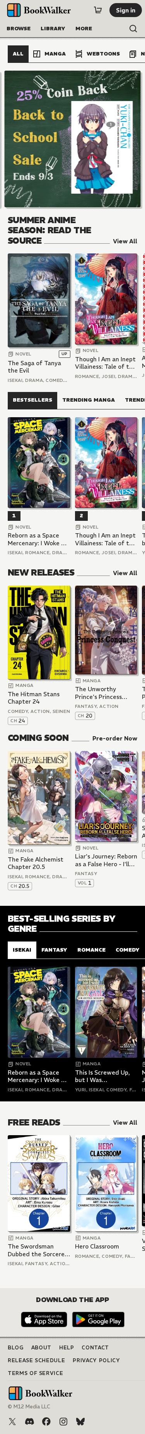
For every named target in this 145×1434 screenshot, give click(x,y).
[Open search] (133, 28)
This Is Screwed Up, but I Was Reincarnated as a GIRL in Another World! (102, 1076)
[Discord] (29, 1421)
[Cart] (97, 10)
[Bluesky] (80, 1421)
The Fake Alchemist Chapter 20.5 (35, 863)
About (41, 1347)
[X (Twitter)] (12, 1421)
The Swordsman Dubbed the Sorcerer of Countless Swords (37, 1250)
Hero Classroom (97, 1246)
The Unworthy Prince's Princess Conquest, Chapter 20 (102, 693)
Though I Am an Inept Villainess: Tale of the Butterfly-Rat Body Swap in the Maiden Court (105, 363)
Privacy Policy (96, 1360)
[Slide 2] (73, 139)
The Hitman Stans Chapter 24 (34, 698)
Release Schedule (36, 1360)
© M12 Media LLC (29, 1406)
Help (66, 1347)
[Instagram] (63, 1421)
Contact (95, 1347)
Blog (16, 1347)
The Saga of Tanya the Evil (34, 367)
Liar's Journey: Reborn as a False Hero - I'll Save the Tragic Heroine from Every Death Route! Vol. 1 (106, 860)
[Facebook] (46, 1421)
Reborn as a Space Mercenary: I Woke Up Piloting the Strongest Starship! (38, 539)
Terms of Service (35, 1373)
